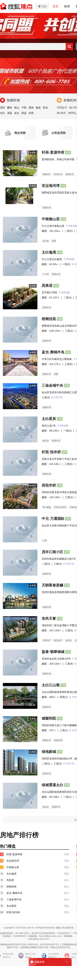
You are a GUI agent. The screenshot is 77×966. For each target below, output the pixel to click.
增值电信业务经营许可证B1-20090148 (18, 944)
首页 (55, 6)
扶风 (31, 113)
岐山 (16, 107)
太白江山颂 (51, 685)
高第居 (47, 285)
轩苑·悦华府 (51, 452)
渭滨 (2, 107)
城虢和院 (49, 718)
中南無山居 (51, 219)
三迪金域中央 (52, 385)
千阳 (24, 107)
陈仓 (45, 107)
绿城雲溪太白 (52, 785)
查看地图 (70, 259)
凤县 (24, 113)
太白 (2, 113)
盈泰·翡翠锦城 (53, 652)
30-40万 (61, 113)
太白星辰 (49, 419)
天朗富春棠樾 (52, 585)
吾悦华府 (49, 485)
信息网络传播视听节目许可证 (34, 947)
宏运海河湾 (51, 186)
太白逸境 (49, 252)
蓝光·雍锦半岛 (53, 352)
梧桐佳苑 (49, 319)
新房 (67, 6)
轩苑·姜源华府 (53, 152)
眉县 (9, 113)
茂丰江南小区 (52, 552)
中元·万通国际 (53, 518)
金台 (16, 113)
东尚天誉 (49, 618)
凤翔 (31, 107)
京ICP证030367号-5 (49, 944)
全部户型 (58, 397)
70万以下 (62, 107)
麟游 (9, 107)
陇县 (38, 107)
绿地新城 (49, 752)
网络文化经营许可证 (60, 947)
